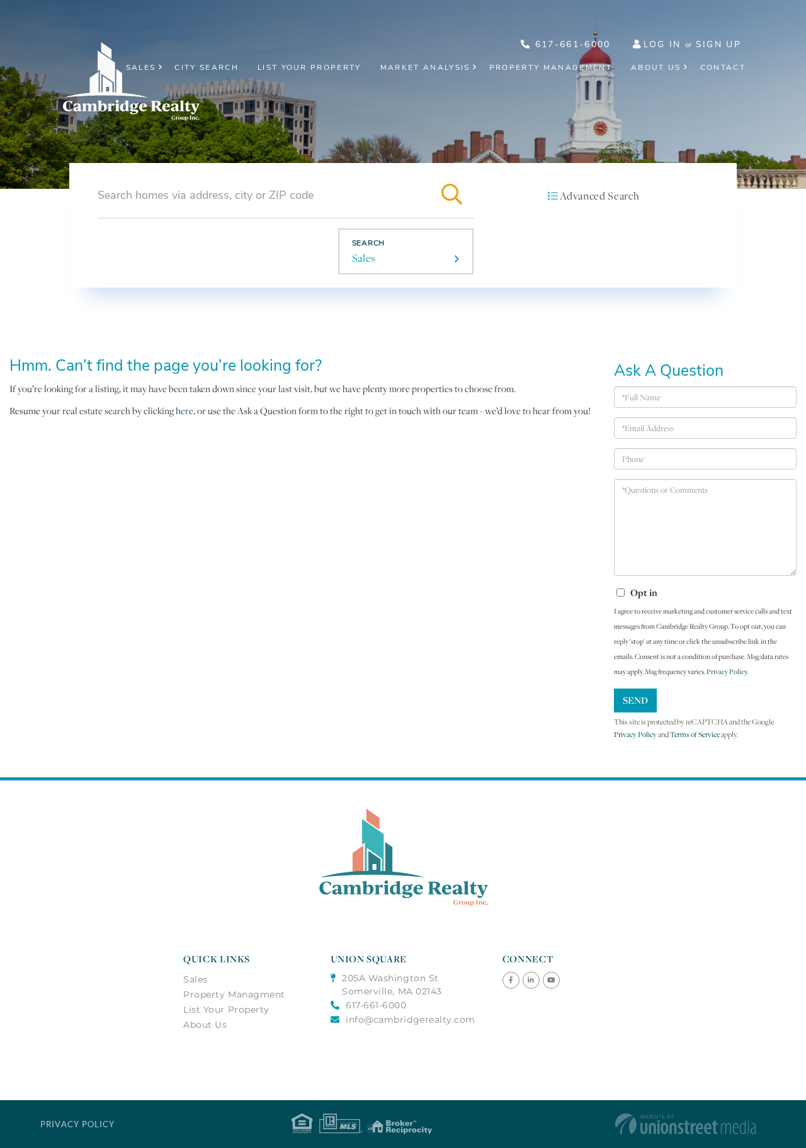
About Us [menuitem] (656, 67)
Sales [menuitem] (141, 67)
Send (635, 700)
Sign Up (718, 44)
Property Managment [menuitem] (234, 994)
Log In (662, 44)
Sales (364, 258)
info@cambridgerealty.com (410, 1019)
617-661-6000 (570, 44)
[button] (451, 195)
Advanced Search (599, 195)
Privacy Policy (727, 672)
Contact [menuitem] (723, 67)
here (184, 410)
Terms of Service (695, 734)
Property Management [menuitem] (550, 67)
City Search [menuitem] (206, 67)
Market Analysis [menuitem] (425, 67)
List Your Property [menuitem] (309, 67)
